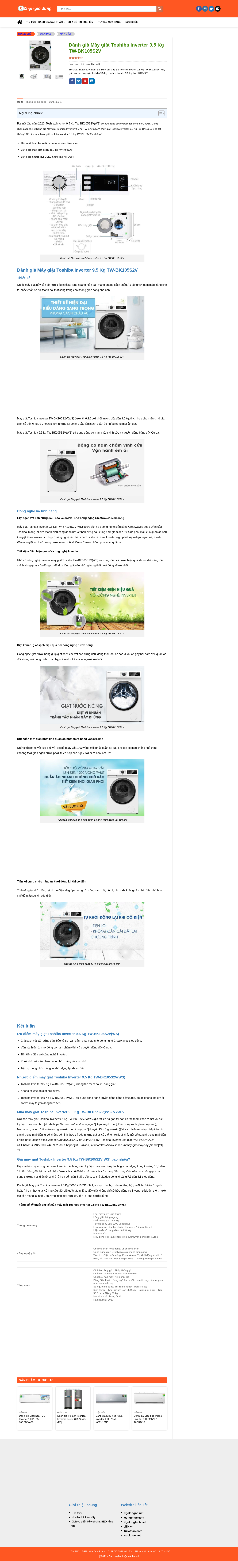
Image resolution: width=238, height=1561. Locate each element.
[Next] (58, 55)
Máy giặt (65, 34)
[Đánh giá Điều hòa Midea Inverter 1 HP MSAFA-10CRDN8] (149, 1398)
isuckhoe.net (132, 1535)
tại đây (91, 1517)
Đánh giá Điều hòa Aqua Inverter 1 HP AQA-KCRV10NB (109, 1419)
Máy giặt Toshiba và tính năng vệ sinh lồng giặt (49, 143)
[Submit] (159, 9)
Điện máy (45, 34)
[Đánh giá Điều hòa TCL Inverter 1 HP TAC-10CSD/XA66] (34, 1398)
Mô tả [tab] (20, 102)
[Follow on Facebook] (199, 9)
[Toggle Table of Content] (160, 113)
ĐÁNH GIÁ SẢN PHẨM (50, 22)
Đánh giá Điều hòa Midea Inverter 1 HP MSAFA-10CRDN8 (148, 1419)
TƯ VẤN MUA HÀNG (109, 22)
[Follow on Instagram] (205, 9)
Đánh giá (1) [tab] (55, 102)
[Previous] (22, 55)
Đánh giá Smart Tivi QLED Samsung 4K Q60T (47, 156)
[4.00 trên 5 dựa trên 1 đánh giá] (118, 57)
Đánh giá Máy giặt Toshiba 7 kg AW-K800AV (46, 149)
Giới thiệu (76, 1512)
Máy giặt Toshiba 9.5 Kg (94, 73)
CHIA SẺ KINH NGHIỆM (81, 22)
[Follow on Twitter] (211, 9)
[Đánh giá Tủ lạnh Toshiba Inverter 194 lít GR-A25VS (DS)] (73, 1398)
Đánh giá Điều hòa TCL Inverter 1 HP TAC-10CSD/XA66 (32, 1419)
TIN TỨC (31, 22)
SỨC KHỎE (131, 22)
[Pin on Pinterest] (85, 81)
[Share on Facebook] (72, 81)
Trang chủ (24, 34)
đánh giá (95, 69)
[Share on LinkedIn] (92, 81)
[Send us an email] (218, 9)
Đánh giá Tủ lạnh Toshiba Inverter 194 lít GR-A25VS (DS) (71, 1419)
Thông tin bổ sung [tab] (36, 102)
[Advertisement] (199, 89)
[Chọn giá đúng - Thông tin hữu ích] (34, 8)
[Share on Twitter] (79, 81)
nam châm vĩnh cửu (107, 432)
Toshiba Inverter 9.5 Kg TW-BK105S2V (128, 73)
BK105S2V (84, 69)
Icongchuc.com (134, 1517)
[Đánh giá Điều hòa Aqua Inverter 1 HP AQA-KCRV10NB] (111, 1398)
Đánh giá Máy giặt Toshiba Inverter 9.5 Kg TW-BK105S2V (130, 69)
